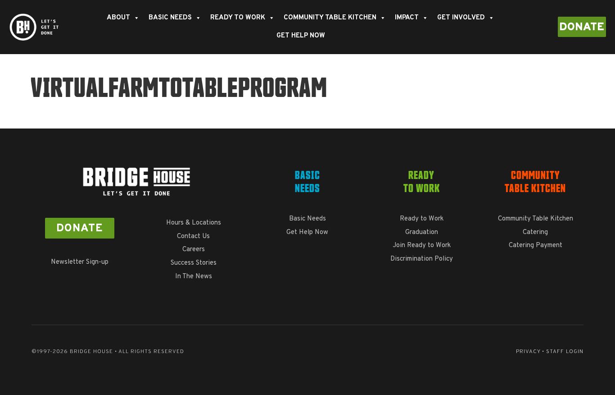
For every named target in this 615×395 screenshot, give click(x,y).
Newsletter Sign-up (80, 262)
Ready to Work (237, 18)
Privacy (528, 351)
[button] (582, 27)
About (118, 18)
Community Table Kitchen (330, 18)
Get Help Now (300, 36)
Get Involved (461, 18)
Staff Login (564, 351)
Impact (407, 18)
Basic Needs (170, 18)
